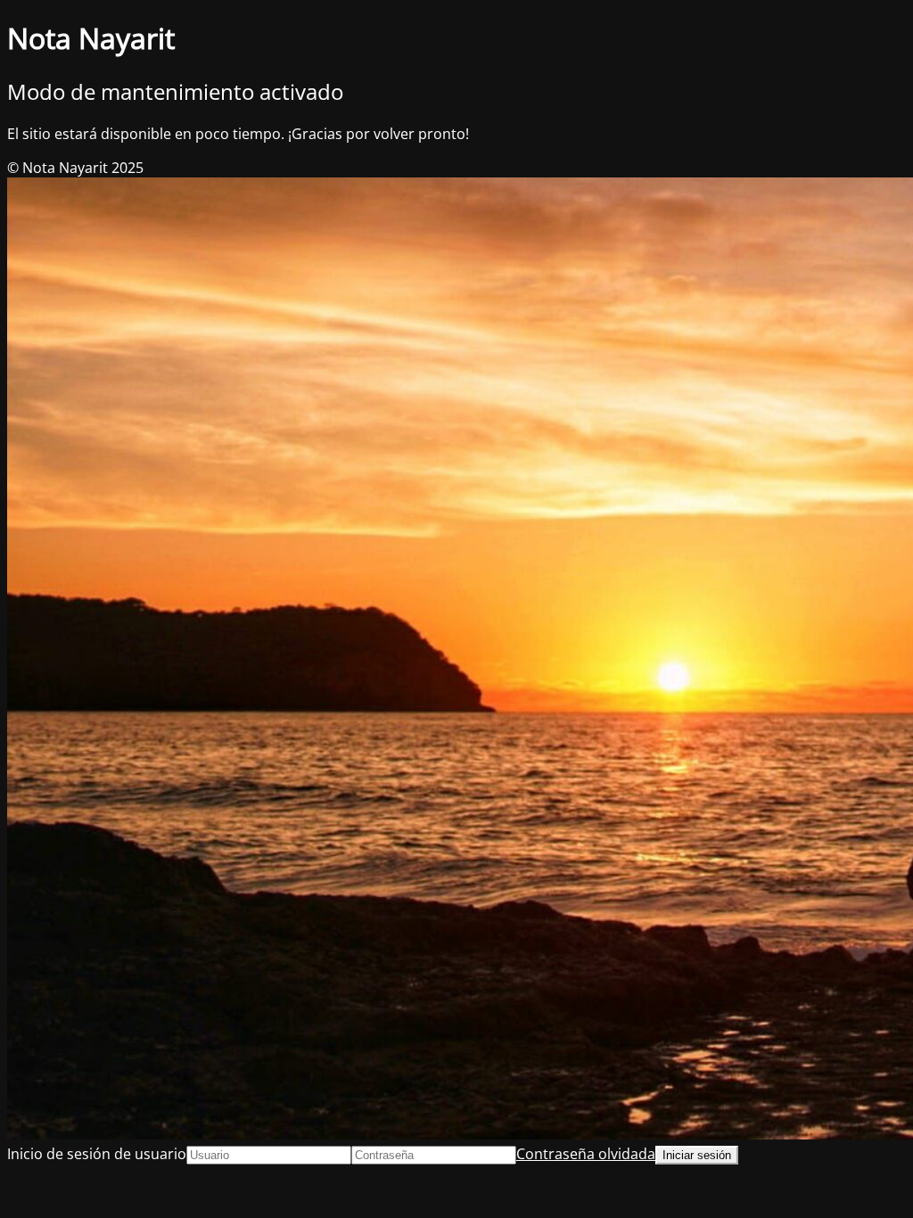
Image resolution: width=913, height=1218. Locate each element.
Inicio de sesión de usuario (96, 1154)
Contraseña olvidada (585, 1154)
